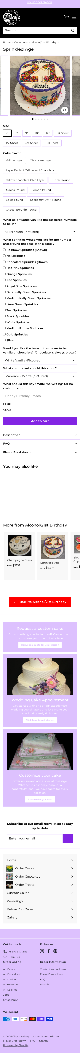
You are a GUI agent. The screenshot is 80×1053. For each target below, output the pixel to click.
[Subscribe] (68, 838)
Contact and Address (53, 969)
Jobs (6, 994)
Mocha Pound (15, 190)
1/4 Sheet (63, 133)
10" (37, 133)
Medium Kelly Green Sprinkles (29, 298)
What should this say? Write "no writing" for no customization (38, 386)
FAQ (42, 979)
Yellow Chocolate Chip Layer (25, 180)
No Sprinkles (16, 256)
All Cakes (9, 969)
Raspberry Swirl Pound (45, 199)
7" (7, 133)
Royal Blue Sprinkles (22, 286)
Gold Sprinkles (17, 334)
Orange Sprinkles (19, 274)
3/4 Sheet (31, 143)
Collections (21, 42)
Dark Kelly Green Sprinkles (26, 292)
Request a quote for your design (40, 644)
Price (7, 404)
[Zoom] (64, 110)
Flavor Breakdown (51, 974)
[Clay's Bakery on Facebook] (49, 951)
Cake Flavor (12, 153)
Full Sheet (52, 143)
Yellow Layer (14, 160)
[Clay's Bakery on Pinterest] (55, 951)
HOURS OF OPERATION (39, 2)
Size (6, 126)
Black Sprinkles (18, 316)
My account (10, 999)
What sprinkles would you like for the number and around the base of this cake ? (37, 242)
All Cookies (10, 979)
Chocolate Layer (41, 160)
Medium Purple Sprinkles (25, 328)
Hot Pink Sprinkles (20, 268)
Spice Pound (14, 199)
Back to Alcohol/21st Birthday (42, 602)
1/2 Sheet (12, 143)
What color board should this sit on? (30, 368)
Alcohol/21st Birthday (43, 42)
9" (26, 133)
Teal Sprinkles (17, 310)
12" (47, 133)
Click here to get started (40, 720)
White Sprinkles (18, 322)
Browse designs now (40, 799)
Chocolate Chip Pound (21, 209)
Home (6, 42)
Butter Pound (61, 180)
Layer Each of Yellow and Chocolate (30, 170)
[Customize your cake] (40, 751)
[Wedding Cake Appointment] (40, 676)
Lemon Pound (41, 190)
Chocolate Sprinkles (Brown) (28, 262)
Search (44, 984)
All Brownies (11, 984)
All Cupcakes (11, 974)
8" (17, 133)
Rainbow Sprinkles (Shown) (27, 250)
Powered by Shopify (15, 1045)
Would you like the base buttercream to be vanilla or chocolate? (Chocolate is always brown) (39, 350)
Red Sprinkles (17, 280)
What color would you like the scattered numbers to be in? (40, 222)
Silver (11, 340)
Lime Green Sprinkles (22, 304)
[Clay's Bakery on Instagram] (42, 951)
